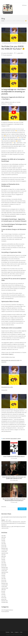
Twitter (12, 632)
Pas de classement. (7, 55)
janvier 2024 (3, 581)
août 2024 (3, 573)
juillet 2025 (3, 556)
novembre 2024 (4, 569)
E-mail (21, 632)
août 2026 (3, 535)
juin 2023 (3, 591)
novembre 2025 (4, 550)
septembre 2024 (4, 572)
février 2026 (3, 545)
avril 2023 (3, 594)
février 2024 (3, 580)
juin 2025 (3, 557)
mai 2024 (3, 575)
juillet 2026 (3, 537)
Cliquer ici (11, 354)
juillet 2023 (3, 589)
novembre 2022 (4, 602)
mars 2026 (3, 543)
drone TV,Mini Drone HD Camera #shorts (14, 456)
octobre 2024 (4, 570)
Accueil (2, 20)
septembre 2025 (4, 553)
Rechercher (3, 506)
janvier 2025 (3, 565)
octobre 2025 (4, 551)
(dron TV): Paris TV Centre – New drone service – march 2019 (13, 521)
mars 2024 (3, 578)
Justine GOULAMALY (8, 53)
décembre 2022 (4, 600)
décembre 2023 (4, 583)
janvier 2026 (3, 546)
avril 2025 (3, 561)
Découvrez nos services (10, 216)
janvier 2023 (3, 599)
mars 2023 (3, 596)
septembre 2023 (4, 588)
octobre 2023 (4, 586)
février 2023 (3, 597)
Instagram (17, 632)
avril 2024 (3, 577)
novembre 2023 (4, 585)
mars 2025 (3, 562)
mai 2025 (3, 559)
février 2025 (3, 564)
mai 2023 (3, 592)
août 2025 (3, 554)
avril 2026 (3, 542)
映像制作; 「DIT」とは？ (6, 520)
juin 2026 (3, 538)
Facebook (7, 632)
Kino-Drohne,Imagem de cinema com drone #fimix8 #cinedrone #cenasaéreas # (14, 499)
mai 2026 (3, 540)
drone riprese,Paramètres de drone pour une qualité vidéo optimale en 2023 (14, 477)
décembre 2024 (4, 567)
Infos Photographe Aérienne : (7, 610)
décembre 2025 (4, 548)
